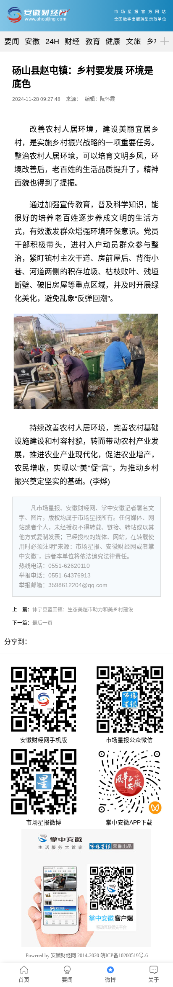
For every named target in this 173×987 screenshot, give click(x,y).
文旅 (133, 41)
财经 (72, 41)
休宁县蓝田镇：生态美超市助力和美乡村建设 (82, 610)
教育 (92, 41)
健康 (113, 41)
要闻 (11, 41)
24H (52, 41)
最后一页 (42, 623)
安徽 (32, 41)
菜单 (163, 34)
